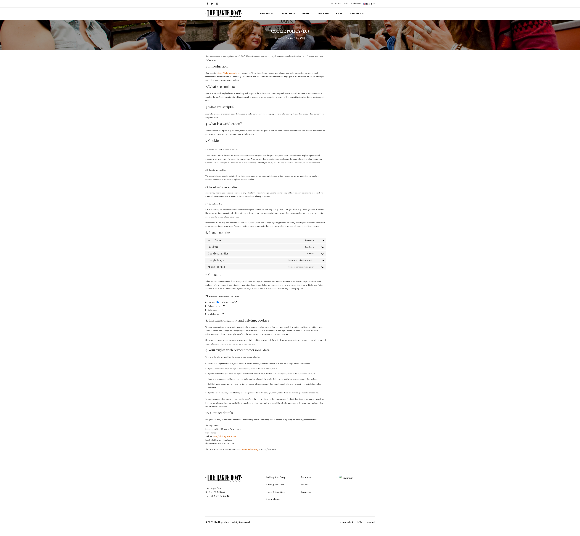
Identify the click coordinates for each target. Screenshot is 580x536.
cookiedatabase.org (249, 449)
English (369, 3)
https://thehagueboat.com (228, 73)
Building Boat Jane (275, 484)
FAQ (346, 3)
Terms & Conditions (275, 491)
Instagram (306, 491)
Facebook (306, 477)
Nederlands (356, 3)
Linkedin (305, 484)
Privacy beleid (273, 499)
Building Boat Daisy (275, 477)
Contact (337, 3)
